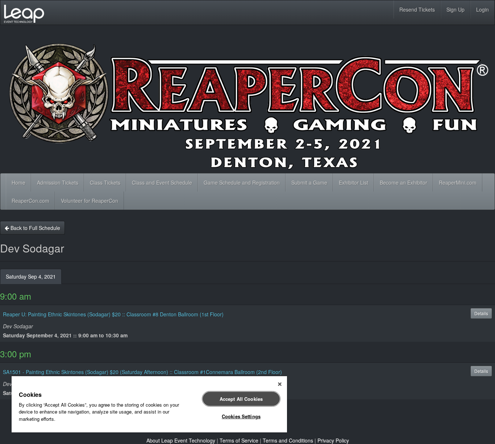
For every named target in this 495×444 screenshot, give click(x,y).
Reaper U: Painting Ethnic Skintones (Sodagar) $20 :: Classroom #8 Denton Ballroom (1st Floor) (113, 314)
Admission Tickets (57, 182)
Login (482, 9)
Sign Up (455, 9)
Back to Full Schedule (34, 227)
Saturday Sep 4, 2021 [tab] (31, 276)
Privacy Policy (333, 440)
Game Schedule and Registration (242, 182)
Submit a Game (309, 182)
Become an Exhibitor (403, 182)
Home (18, 182)
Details (481, 313)
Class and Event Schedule (162, 182)
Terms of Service (239, 440)
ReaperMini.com (458, 182)
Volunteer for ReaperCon (89, 200)
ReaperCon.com (30, 200)
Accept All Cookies (241, 398)
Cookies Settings (241, 416)
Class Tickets (105, 182)
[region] (149, 404)
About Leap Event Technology (180, 440)
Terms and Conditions (288, 440)
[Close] (280, 384)
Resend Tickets (417, 9)
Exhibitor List (353, 182)
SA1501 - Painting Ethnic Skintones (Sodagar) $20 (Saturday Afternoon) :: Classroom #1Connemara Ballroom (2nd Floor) (142, 371)
